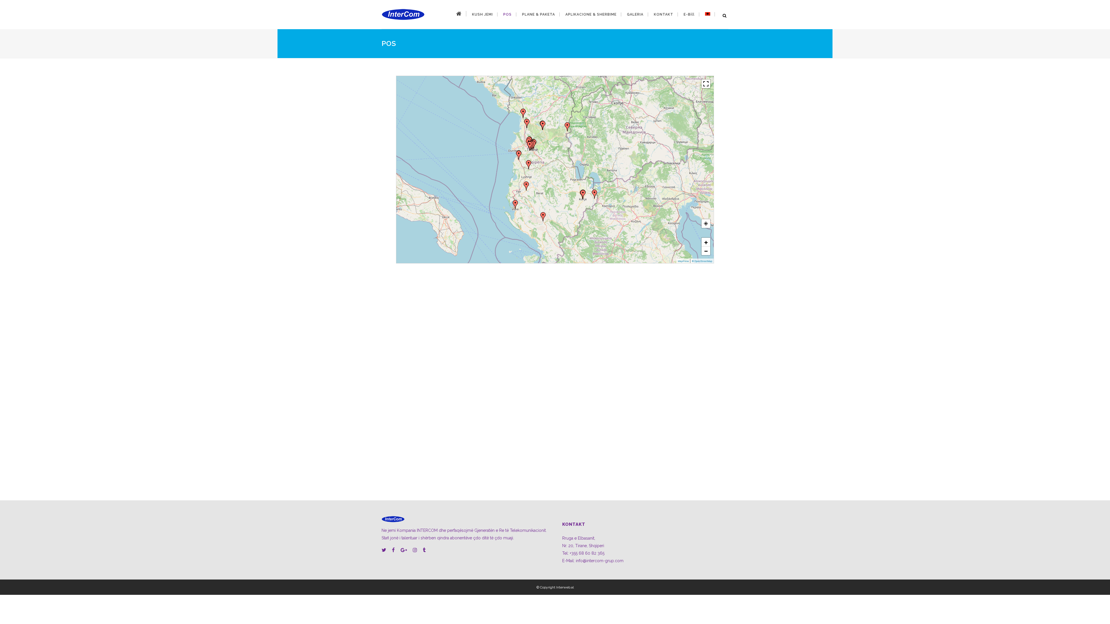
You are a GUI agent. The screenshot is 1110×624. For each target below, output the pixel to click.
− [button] (706, 251)
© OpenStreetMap (702, 261)
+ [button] (706, 242)
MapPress (683, 261)
